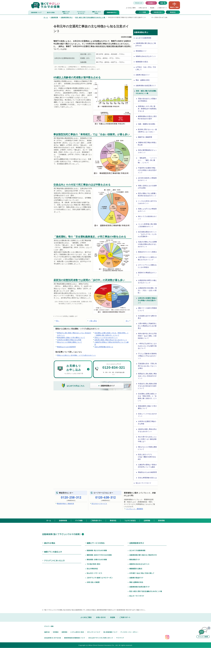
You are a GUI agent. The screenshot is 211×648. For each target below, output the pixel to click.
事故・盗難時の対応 (143, 80)
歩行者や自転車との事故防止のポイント (147, 179)
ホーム (46, 17)
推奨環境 (64, 632)
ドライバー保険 (48, 626)
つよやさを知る (130, 520)
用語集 (152, 7)
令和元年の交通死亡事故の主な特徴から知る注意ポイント (147, 300)
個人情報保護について (110, 632)
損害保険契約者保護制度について (74, 637)
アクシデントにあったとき (54, 560)
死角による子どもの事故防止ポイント (147, 210)
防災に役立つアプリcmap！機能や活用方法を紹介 (147, 457)
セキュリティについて (93, 632)
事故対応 (173, 12)
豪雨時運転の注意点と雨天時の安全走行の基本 (147, 117)
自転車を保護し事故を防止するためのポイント (110, 340)
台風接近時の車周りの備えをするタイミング (147, 281)
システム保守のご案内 (77, 632)
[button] (203, 632)
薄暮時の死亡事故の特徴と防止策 (147, 144)
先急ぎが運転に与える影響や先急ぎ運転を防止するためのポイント (147, 244)
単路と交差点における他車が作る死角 (147, 187)
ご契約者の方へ (158, 12)
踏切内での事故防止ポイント (147, 274)
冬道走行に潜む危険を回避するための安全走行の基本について (147, 386)
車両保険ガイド (141, 51)
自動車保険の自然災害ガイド (146, 85)
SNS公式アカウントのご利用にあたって (100, 637)
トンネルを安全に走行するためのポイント (147, 202)
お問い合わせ (143, 7)
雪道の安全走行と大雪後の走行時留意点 (147, 100)
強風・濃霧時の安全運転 (146, 124)
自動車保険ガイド (108, 386)
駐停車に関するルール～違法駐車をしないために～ (147, 131)
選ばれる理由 (51, 12)
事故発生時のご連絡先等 (65, 503)
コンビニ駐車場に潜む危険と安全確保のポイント (147, 225)
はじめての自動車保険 (143, 38)
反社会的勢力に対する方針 (52, 637)
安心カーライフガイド (143, 483)
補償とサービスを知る (96, 543)
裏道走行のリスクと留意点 (147, 252)
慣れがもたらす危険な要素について (69, 342)
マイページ (138, 3)
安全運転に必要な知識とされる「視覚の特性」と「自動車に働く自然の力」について (111, 334)
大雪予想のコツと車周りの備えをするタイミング (147, 258)
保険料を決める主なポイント (146, 56)
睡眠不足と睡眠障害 (145, 137)
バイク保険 (142, 12)
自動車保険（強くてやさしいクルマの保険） (61, 534)
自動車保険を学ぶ (111, 12)
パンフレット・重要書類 (134, 509)
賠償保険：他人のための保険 (97, 550)
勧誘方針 (47, 632)
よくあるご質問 (130, 7)
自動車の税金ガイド (143, 75)
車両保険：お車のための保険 (97, 559)
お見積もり (151, 3)
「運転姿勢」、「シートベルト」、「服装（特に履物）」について (147, 160)
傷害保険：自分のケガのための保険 (99, 555)
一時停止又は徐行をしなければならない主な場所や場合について (147, 346)
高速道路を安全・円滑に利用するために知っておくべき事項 (147, 366)
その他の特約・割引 (93, 564)
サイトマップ (120, 637)
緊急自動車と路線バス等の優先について (71, 337)
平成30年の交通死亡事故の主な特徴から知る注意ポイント (147, 170)
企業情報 (147, 520)
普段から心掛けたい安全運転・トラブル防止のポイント (76, 355)
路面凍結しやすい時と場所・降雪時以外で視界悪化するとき (147, 108)
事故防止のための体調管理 (66, 347)
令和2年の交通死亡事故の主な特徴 (69, 340)
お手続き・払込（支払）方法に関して (145, 68)
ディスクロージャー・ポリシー (129, 632)
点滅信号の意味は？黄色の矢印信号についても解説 (111, 343)
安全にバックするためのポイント (106, 337)
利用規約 (56, 632)
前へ (57, 321)
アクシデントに (81, 12)
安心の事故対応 (92, 568)
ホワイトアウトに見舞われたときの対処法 (147, 266)
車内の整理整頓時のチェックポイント (147, 151)
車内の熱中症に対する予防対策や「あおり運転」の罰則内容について (147, 336)
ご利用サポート (162, 7)
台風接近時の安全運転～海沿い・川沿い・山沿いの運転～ (147, 290)
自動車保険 (36, 12)
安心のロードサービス (99, 503)
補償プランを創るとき (53, 552)
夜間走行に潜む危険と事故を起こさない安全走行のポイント (74, 334)
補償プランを (66, 12)
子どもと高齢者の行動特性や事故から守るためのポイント (147, 356)
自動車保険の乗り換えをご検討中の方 (145, 44)
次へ (127, 321)
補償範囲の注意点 (142, 62)
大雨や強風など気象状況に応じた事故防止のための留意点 (147, 326)
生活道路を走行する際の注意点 (147, 317)
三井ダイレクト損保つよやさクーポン (100, 578)
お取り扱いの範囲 (93, 582)
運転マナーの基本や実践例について (147, 309)
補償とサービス (96, 12)
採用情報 (161, 520)
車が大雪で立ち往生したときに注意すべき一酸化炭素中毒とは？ (147, 439)
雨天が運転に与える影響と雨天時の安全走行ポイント (147, 194)
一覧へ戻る (93, 321)
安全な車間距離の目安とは (103, 347)
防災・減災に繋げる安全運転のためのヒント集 (90, 17)
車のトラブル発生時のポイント (147, 218)
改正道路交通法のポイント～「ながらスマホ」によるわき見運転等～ (147, 234)
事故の (174, 7)
